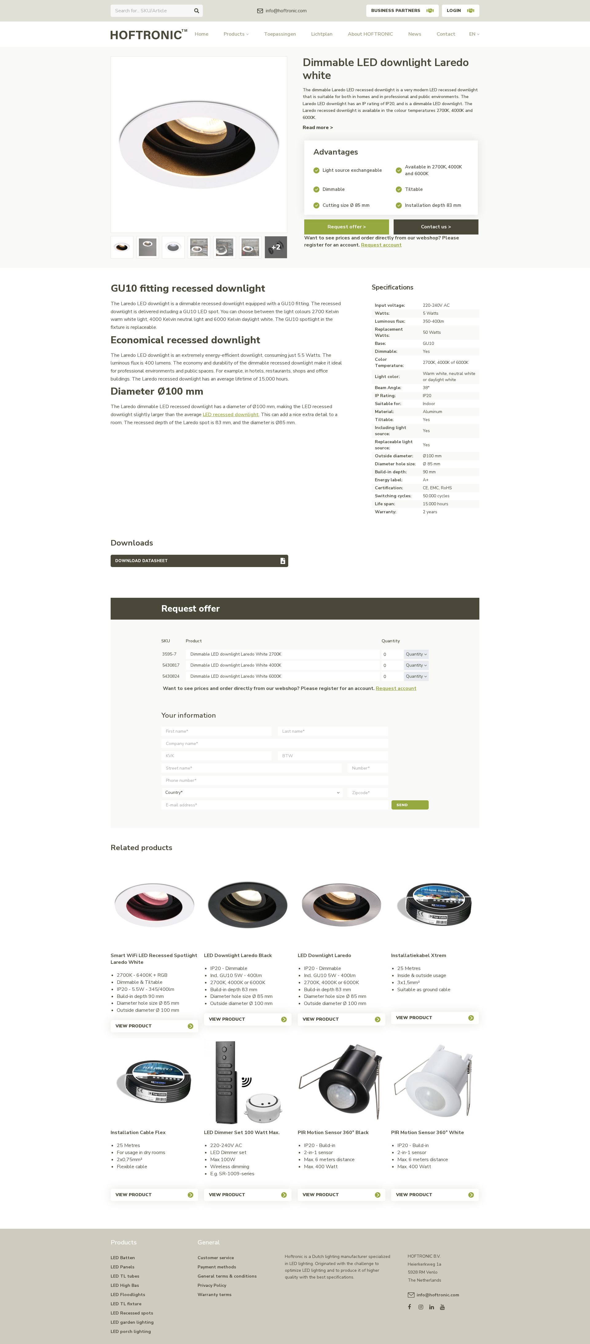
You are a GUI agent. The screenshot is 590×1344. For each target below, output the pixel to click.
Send (402, 804)
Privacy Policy (212, 1285)
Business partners (395, 11)
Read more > (318, 127)
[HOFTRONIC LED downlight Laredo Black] (248, 905)
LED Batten (123, 1258)
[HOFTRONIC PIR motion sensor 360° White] (435, 1082)
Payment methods (217, 1267)
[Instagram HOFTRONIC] (424, 1305)
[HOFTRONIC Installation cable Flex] (154, 1082)
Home (201, 34)
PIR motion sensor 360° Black (333, 1132)
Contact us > (436, 226)
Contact (446, 34)
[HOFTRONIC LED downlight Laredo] (341, 905)
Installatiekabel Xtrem (418, 955)
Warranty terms (214, 1295)
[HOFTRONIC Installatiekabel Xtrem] (435, 905)
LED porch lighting (131, 1331)
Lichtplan (321, 34)
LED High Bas (125, 1285)
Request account (381, 245)
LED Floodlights (128, 1295)
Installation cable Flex (138, 1132)
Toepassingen (280, 34)
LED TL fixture (126, 1304)
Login (454, 11)
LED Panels (122, 1267)
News (414, 34)
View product (134, 1026)
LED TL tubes (125, 1276)
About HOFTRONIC (370, 34)
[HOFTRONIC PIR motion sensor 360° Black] (341, 1082)
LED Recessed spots (132, 1313)
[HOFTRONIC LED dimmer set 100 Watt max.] (248, 1082)
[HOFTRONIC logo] (149, 33)
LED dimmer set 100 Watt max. (242, 1132)
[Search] (197, 11)
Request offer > (347, 226)
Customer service (216, 1258)
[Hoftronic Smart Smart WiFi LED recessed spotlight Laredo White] (154, 905)
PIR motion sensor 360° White (427, 1132)
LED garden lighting (132, 1322)
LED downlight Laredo (324, 955)
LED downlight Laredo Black (238, 955)
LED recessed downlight (231, 414)
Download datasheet (141, 561)
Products (234, 34)
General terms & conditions (227, 1276)
